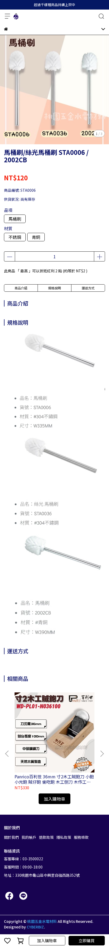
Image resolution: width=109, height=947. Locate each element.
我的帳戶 (28, 837)
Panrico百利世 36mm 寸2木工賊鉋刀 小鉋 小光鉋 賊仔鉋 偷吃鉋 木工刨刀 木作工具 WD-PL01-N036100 (54, 779)
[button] (102, 753)
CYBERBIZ (35, 926)
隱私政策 (63, 837)
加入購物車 (47, 940)
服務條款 (81, 837)
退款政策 (46, 837)
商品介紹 (21, 288)
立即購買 (86, 940)
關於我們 (11, 837)
